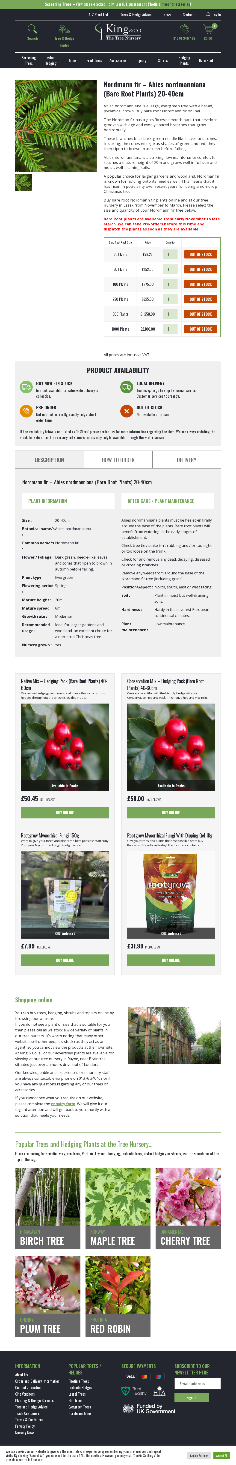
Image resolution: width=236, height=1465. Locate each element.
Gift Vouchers (25, 1394)
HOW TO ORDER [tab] (118, 459)
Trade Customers (27, 1413)
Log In (216, 14)
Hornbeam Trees (79, 1413)
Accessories (118, 60)
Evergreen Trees (79, 1407)
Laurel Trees (77, 1394)
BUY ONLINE (65, 812)
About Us (21, 1374)
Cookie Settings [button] (199, 1455)
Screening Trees (29, 60)
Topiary (141, 60)
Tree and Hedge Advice (31, 1407)
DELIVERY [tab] (186, 459)
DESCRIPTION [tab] (49, 459)
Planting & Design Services (34, 1400)
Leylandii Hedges (80, 1387)
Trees (73, 60)
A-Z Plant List (98, 14)
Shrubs (163, 60)
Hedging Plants (184, 60)
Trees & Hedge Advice (135, 14)
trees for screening (175, 4)
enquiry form (63, 1103)
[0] (208, 29)
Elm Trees (75, 1400)
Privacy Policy (25, 1426)
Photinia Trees (78, 1381)
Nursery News (25, 1432)
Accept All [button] (221, 1455)
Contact (188, 14)
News (167, 14)
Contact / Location (28, 1387)
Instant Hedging (50, 60)
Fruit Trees (94, 60)
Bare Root (206, 60)
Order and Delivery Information (37, 1381)
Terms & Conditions (29, 1419)
